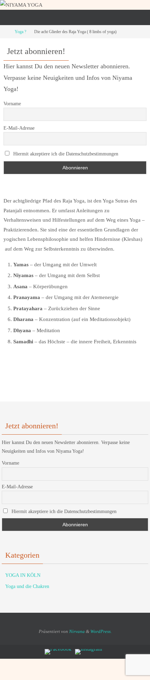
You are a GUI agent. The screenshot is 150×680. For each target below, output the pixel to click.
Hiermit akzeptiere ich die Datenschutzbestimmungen (65, 153)
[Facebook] (58, 652)
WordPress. (101, 631)
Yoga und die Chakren (27, 586)
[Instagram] (88, 652)
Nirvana (77, 631)
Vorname (12, 103)
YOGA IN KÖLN (22, 575)
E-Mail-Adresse (19, 128)
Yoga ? (20, 31)
